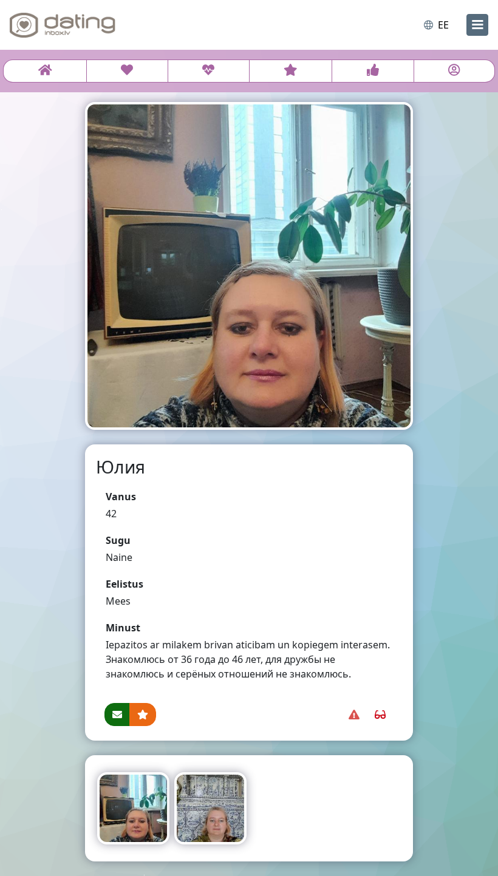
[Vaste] (127, 71)
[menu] (477, 25)
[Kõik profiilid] (45, 71)
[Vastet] (209, 71)
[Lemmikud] (291, 71)
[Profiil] (454, 71)
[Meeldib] (373, 71)
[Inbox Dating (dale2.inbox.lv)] (62, 25)
